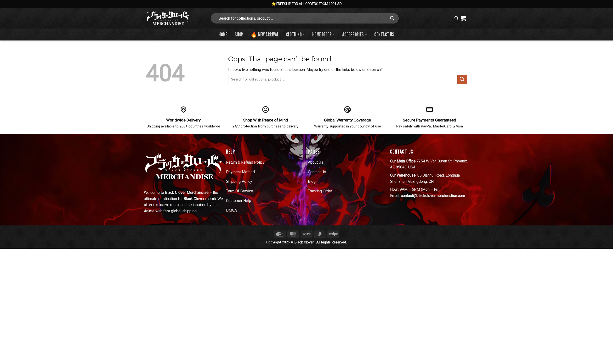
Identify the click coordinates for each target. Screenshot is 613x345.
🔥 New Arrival (264, 34)
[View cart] (463, 18)
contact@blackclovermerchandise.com (433, 195)
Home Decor (322, 34)
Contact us (384, 34)
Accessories (353, 34)
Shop (239, 34)
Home (223, 34)
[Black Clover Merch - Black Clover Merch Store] (174, 18)
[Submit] (392, 18)
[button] (456, 18)
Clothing (294, 34)
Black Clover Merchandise (187, 192)
